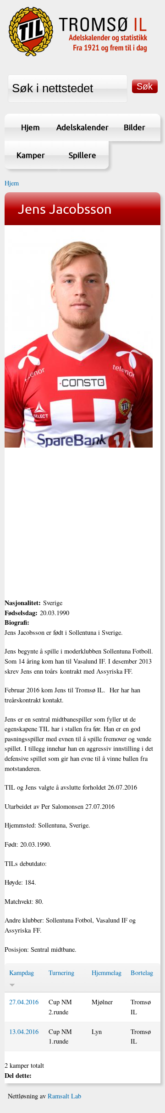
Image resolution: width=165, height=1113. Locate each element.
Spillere (82, 155)
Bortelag (142, 972)
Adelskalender (82, 127)
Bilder (134, 127)
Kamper (30, 155)
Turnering (61, 972)
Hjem (30, 127)
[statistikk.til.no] (78, 55)
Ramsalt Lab (64, 1096)
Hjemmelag (106, 972)
